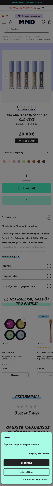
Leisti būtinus (26, 472)
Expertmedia (42, 479)
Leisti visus (26, 463)
